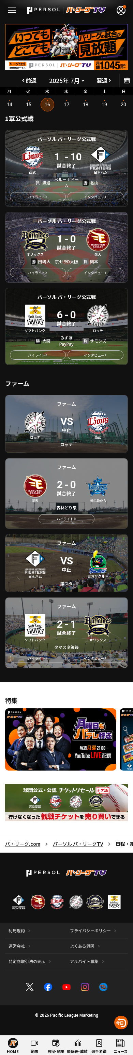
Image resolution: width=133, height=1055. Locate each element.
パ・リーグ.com (22, 843)
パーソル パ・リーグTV (78, 843)
